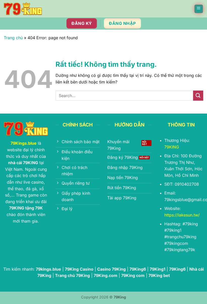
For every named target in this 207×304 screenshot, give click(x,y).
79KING (171, 146)
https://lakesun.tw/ (182, 215)
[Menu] (199, 9)
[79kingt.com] (23, 8)
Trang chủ (13, 37)
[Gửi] (198, 95)
